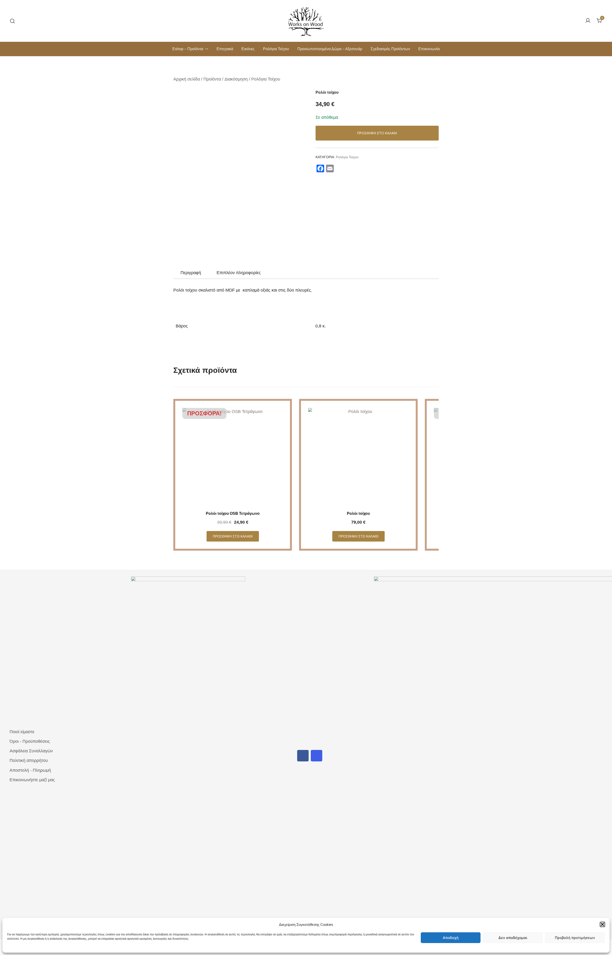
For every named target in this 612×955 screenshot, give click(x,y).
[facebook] (303, 755)
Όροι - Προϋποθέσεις (30, 741)
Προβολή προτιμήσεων (575, 937)
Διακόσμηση (236, 79)
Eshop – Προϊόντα (187, 49)
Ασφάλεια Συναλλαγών (31, 751)
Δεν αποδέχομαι (512, 937)
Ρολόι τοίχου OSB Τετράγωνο (233, 513)
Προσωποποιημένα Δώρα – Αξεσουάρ (329, 49)
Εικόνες (248, 49)
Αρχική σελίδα (186, 79)
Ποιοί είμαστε (22, 731)
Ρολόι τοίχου (358, 513)
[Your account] (588, 21)
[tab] (190, 273)
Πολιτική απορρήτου (29, 760)
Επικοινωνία (429, 49)
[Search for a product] (13, 20)
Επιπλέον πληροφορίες (239, 272)
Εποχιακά (225, 49)
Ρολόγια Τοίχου (276, 49)
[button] (602, 924)
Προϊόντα (212, 79)
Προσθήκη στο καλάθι (377, 133)
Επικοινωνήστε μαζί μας (32, 779)
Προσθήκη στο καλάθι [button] (233, 536)
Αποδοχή (451, 937)
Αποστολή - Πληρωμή (30, 770)
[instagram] (316, 755)
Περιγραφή (190, 272)
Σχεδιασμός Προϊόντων (390, 49)
